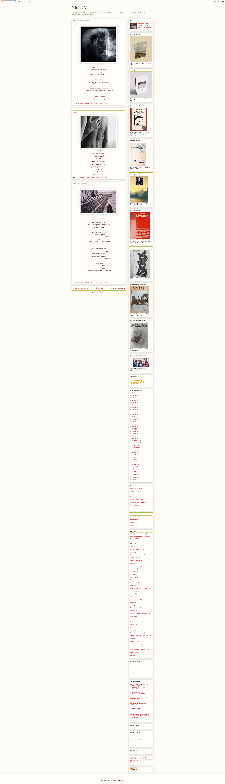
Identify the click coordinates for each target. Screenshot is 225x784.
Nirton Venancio (86, 7)
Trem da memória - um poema (138, 649)
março (136, 462)
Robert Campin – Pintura (138, 693)
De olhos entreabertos (136, 499)
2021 (133, 405)
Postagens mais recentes (81, 288)
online (145, 757)
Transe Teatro (136, 698)
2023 (133, 400)
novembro (137, 443)
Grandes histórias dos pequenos (139, 588)
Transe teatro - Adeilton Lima (138, 508)
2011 (133, 429)
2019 (133, 409)
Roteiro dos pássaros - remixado (139, 635)
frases (132, 585)
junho (135, 454)
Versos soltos (134, 652)
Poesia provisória (135, 621)
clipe (131, 546)
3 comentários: (99, 177)
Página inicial (99, 288)
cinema (132, 543)
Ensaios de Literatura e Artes (140, 714)
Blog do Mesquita (135, 491)
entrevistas (133, 568)
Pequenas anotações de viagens (139, 613)
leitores (132, 594)
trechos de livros (134, 641)
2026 (133, 393)
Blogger (122, 780)
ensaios (132, 563)
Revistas (132, 630)
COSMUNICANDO (137, 708)
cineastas (133, 541)
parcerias (132, 610)
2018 (133, 412)
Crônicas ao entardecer (136, 555)
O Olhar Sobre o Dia (136, 599)
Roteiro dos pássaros (136, 633)
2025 (133, 395)
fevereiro (136, 464)
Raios (131, 627)
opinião (132, 602)
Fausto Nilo (133, 577)
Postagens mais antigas (117, 288)
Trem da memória (135, 646)
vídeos (132, 655)
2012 (133, 426)
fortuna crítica (134, 582)
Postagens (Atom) (101, 292)
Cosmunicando (134, 496)
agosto (136, 450)
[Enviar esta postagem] (105, 103)
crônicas (132, 552)
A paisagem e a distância (137, 534)
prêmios (132, 624)
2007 (133, 438)
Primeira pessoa (134, 505)
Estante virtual (134, 522)
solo (74, 187)
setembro (136, 447)
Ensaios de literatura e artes (138, 502)
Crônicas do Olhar (135, 557)
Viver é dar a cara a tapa (138, 687)
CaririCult (132, 494)
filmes (132, 580)
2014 (133, 421)
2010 (133, 431)
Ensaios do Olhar (135, 566)
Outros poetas (134, 607)
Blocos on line (134, 519)
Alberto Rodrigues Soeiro (137, 488)
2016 (133, 417)
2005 (133, 479)
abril (135, 459)
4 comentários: (99, 282)
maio (135, 457)
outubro (136, 445)
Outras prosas (134, 605)
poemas (132, 619)
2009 (133, 433)
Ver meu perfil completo (144, 27)
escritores (133, 571)
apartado (76, 24)
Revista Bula (133, 525)
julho (135, 452)
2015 (133, 419)
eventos (132, 574)
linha (75, 112)
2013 (133, 424)
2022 (133, 402)
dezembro (137, 440)
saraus (132, 638)
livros (131, 596)
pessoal (132, 616)
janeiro (136, 474)
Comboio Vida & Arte (136, 549)
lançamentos (133, 591)
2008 (133, 436)
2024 (133, 397)
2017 (133, 414)
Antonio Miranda (134, 516)
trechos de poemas (135, 644)
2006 (133, 477)
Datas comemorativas (136, 560)
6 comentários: (99, 103)
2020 (133, 407)
